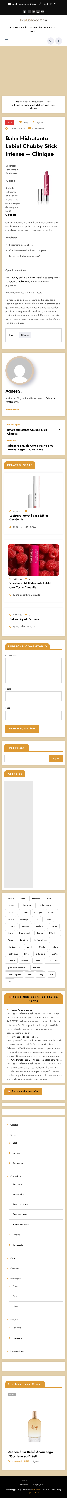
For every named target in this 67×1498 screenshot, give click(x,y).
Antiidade (17, 1184)
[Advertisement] (33, 70)
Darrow (11, 919)
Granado (25, 926)
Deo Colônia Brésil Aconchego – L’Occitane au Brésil (24, 1454)
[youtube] (42, 11)
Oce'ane (55, 953)
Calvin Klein (26, 905)
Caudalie (11, 912)
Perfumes (14, 1319)
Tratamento (18, 1163)
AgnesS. (40, 122)
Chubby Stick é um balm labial (26, 277)
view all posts (12, 409)
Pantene (24, 960)
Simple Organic (14, 974)
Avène (22, 898)
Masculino (17, 1337)
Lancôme (24, 940)
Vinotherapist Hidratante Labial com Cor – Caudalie (30, 585)
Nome (8, 688)
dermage (24, 919)
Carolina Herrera (45, 905)
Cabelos (14, 1124)
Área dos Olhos (20, 1214)
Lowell (30, 946)
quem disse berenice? (17, 967)
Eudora (48, 919)
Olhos (15, 1306)
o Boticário (40, 953)
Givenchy (12, 926)
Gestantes (14, 1268)
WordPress (36, 1489)
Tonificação (18, 1244)
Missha (42, 946)
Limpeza (16, 1234)
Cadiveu (11, 905)
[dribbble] (33, 11)
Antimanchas (18, 1194)
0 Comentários (38, 128)
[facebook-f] (24, 11)
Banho (16, 1142)
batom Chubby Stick (19, 281)
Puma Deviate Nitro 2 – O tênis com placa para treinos (36, 1059)
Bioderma (36, 898)
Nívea (26, 953)
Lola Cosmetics (14, 946)
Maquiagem (15, 1278)
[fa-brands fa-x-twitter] (29, 11)
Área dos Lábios (20, 1204)
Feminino (17, 1327)
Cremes (16, 1153)
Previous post (13, 424)
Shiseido (36, 967)
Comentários (11, 655)
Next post (12, 440)
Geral (12, 1258)
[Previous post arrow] (59, 429)
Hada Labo (40, 926)
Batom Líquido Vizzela (24, 619)
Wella (10, 981)
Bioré (49, 898)
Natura (55, 946)
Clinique (26, 122)
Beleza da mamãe (25, 1091)
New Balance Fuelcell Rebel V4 (25, 1036)
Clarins (25, 912)
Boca (10, 122)
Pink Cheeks (52, 960)
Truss (29, 974)
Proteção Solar (17, 1351)
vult (51, 974)
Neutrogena (13, 953)
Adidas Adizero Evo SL (21, 1010)
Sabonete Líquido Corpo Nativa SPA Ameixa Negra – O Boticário (30, 447)
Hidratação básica (21, 1224)
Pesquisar (16, 748)
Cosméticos (15, 1176)
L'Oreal (11, 940)
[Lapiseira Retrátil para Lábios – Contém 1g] (33, 492)
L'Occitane (53, 933)
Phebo (37, 960)
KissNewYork (24, 933)
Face (15, 1296)
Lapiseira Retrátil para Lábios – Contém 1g (30, 518)
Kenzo (10, 933)
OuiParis (11, 960)
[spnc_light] (58, 41)
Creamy (51, 912)
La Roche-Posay (40, 940)
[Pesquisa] (50, 41)
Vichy (40, 974)
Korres (40, 933)
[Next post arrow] (59, 447)
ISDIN (54, 926)
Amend (11, 898)
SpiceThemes (33, 1492)
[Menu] (7, 41)
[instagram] (38, 11)
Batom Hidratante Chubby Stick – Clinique (28, 432)
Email (7, 707)
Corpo (13, 1135)
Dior (36, 919)
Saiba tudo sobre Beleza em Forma (35, 999)
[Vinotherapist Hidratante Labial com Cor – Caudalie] (33, 559)
